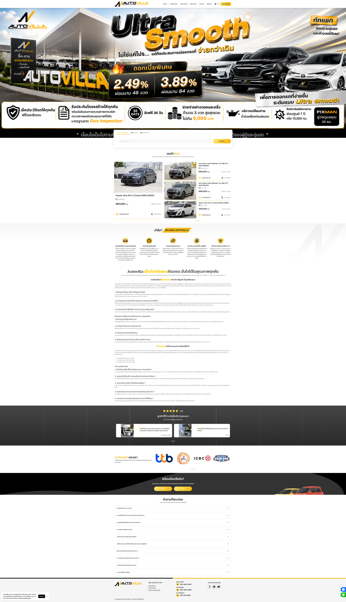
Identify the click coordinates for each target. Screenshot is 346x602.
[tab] (123, 133)
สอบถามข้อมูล (225, 4)
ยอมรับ (42, 596)
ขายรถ (183, 489)
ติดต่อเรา (209, 4)
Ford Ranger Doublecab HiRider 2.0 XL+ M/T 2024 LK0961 (213, 164)
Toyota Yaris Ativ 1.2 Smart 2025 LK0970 (134, 195)
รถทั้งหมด (222, 141)
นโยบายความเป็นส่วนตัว (154, 590)
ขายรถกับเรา (184, 4)
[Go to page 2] (172, 441)
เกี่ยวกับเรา (193, 4)
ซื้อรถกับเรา (174, 4)
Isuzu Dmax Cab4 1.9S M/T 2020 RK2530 (213, 201)
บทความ (201, 4)
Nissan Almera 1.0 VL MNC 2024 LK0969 (213, 183)
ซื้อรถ (163, 489)
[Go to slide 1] (195, 220)
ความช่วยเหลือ (152, 588)
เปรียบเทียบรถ (152, 586)
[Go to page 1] (191, 469)
